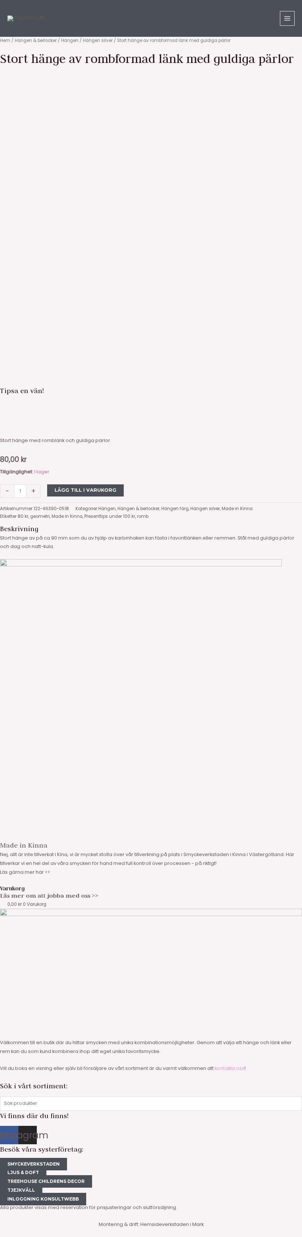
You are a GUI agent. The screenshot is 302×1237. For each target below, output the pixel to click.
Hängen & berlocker (36, 40)
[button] (151, 405)
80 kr (23, 516)
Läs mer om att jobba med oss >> (49, 895)
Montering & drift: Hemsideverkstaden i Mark (151, 1224)
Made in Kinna (237, 509)
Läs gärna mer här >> (25, 872)
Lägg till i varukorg (85, 490)
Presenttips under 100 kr (109, 516)
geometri (40, 516)
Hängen (69, 40)
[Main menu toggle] (287, 18)
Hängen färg (175, 509)
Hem (5, 40)
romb (142, 516)
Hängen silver (98, 40)
